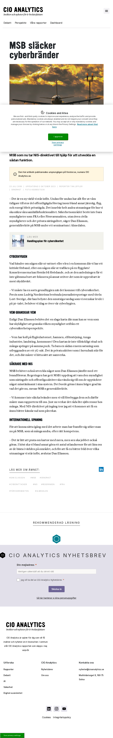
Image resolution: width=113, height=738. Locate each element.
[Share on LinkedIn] (101, 469)
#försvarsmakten (19, 491)
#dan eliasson (17, 478)
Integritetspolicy (62, 717)
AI (5, 681)
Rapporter (9, 669)
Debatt (7, 22)
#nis (35, 484)
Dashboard (56, 22)
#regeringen (48, 484)
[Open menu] (106, 11)
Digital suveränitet (13, 693)
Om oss (45, 675)
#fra (62, 484)
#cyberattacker (18, 484)
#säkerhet (45, 478)
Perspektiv (21, 22)
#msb (33, 478)
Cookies (46, 717)
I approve (58, 136)
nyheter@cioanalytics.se (91, 669)
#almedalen (41, 491)
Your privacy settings (12, 735)
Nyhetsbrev (47, 669)
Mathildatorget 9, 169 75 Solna (91, 677)
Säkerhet (8, 687)
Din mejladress (25, 564)
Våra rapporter (38, 22)
